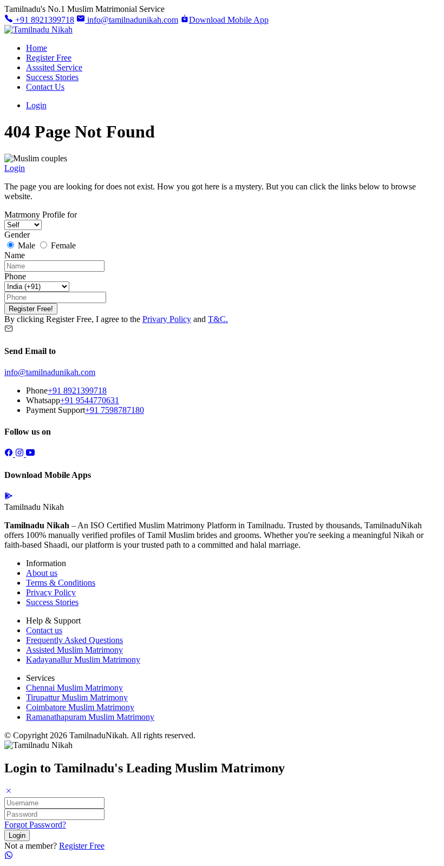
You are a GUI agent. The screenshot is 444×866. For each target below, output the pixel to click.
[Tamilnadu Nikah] (38, 29)
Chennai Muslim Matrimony (74, 687)
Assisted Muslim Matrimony (74, 649)
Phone (15, 276)
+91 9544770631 (89, 400)
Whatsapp (43, 400)
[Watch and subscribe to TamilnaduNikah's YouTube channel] (30, 453)
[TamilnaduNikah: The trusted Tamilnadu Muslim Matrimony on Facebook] (9, 453)
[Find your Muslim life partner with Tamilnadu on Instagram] (20, 453)
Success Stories (52, 77)
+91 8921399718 (43, 19)
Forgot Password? (35, 824)
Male (26, 245)
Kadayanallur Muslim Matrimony (83, 659)
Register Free (48, 57)
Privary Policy (166, 319)
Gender (17, 234)
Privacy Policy (51, 592)
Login (36, 105)
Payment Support (55, 410)
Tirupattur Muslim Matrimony (77, 697)
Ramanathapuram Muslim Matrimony (90, 716)
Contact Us (45, 86)
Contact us (44, 630)
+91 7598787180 (114, 410)
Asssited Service (54, 67)
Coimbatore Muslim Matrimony (80, 707)
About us (41, 573)
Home (36, 48)
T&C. (218, 319)
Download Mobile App (229, 19)
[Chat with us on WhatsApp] (8, 856)
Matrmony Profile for (40, 214)
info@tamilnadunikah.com (131, 19)
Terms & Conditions (60, 582)
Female (62, 245)
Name (14, 255)
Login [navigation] (14, 168)
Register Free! (31, 309)
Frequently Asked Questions (74, 640)
